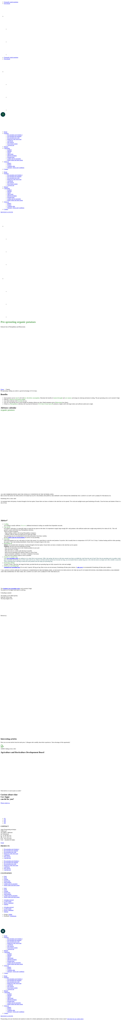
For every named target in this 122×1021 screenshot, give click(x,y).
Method (6, 146)
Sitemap (6, 904)
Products (6, 133)
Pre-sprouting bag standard (14, 136)
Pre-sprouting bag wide (13, 138)
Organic (6, 879)
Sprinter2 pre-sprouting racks (11, 588)
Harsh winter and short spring (15, 160)
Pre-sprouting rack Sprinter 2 (14, 135)
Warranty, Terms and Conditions (15, 167)
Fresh (5, 878)
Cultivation (7, 148)
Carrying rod (10, 145)
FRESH (9, 151)
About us (6, 161)
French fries (7, 881)
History (9, 163)
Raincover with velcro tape (14, 139)
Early (5, 876)
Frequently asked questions (11, 2)
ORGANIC (10, 154)
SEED (9, 152)
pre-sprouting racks (12, 558)
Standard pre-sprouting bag (12, 567)
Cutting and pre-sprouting (14, 158)
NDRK (10, 914)
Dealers (9, 164)
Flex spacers (10, 142)
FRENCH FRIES (12, 155)
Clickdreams (13, 916)
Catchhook (10, 141)
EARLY (9, 149)
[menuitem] (16, 16)
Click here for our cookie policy (75, 1019)
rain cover (80, 567)
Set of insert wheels (12, 143)
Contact (6, 169)
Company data (11, 166)
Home (5, 132)
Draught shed (10, 157)
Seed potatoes (7, 882)
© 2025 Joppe (7, 901)
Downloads (7, 3)
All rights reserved (9, 900)
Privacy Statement (8, 903)
